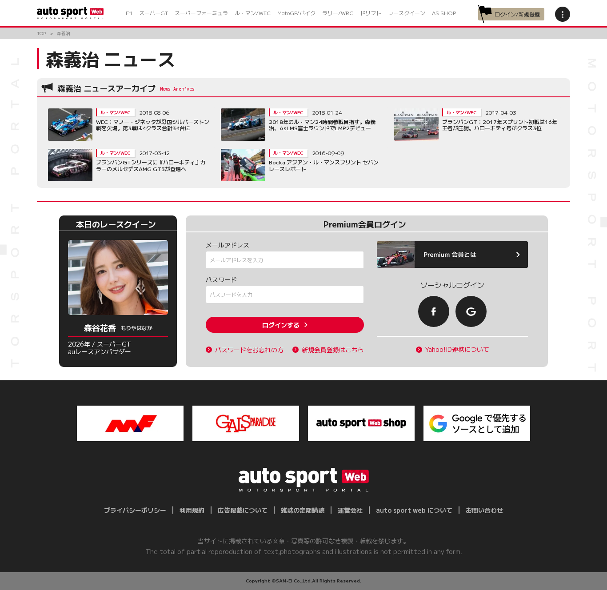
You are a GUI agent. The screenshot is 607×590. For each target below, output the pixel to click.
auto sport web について (414, 510)
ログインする (281, 324)
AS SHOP (444, 12)
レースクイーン (406, 12)
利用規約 (192, 510)
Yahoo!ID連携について (457, 349)
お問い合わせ (484, 510)
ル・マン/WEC (253, 12)
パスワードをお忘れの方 (249, 350)
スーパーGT (153, 12)
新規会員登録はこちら (333, 350)
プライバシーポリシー (135, 510)
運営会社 (350, 510)
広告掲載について (243, 510)
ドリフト (370, 12)
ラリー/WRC (337, 12)
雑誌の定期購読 (302, 510)
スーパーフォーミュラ (201, 12)
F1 (129, 12)
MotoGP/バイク (296, 12)
